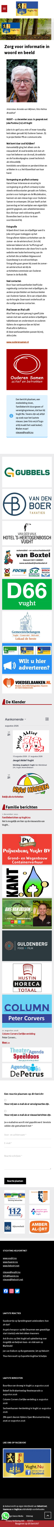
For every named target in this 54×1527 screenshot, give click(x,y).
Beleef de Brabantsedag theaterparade (21, 1390)
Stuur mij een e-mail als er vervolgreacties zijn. (26, 1104)
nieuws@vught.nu (24, 432)
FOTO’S (30, 1521)
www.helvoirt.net (11, 1265)
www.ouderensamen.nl (17, 342)
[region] (27, 29)
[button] (3, 29)
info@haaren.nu (11, 1276)
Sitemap (29, 1516)
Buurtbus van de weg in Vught (17, 1385)
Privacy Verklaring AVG (15, 1521)
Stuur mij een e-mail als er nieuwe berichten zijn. (27, 1115)
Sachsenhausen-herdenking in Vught (20, 1408)
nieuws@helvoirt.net (13, 1279)
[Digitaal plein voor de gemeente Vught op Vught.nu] (27, 8)
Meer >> (6, 1042)
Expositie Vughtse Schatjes (34, 1356)
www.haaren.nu (10, 1262)
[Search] (15, 8)
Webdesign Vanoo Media (13, 1516)
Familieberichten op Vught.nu (16, 817)
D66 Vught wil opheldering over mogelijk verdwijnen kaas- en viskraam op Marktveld (25, 1342)
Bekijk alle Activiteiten (12, 796)
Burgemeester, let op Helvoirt (35, 1351)
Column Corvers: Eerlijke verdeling (18, 1033)
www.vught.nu (10, 1258)
